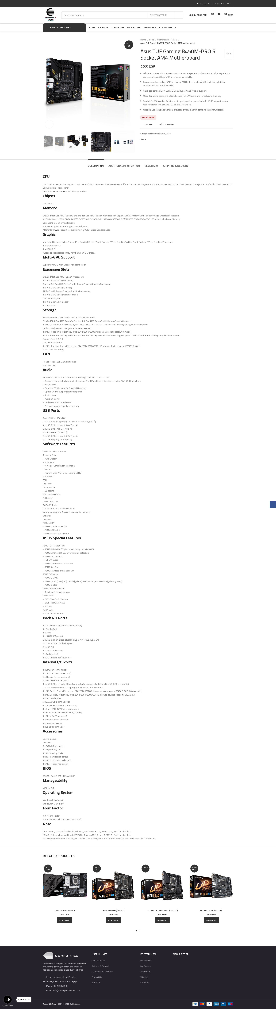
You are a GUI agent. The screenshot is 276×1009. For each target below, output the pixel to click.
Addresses (145, 972)
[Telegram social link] (189, 3)
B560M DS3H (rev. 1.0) (114, 910)
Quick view (84, 875)
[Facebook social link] (174, 3)
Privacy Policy (98, 961)
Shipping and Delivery (102, 972)
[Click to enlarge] (49, 124)
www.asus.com (60, 191)
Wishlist (144, 977)
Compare (144, 982)
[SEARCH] (179, 15)
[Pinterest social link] (182, 3)
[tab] (96, 164)
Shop (151, 39)
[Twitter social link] (178, 3)
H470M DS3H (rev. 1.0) (211, 910)
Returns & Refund (100, 966)
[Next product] (231, 41)
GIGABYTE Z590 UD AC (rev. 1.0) (162, 910)
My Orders (145, 966)
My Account (145, 961)
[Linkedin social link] (185, 3)
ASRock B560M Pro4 (65, 910)
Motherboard (163, 39)
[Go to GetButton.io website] (8, 1006)
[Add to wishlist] (84, 883)
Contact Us (97, 977)
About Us (96, 982)
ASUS (229, 53)
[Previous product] (225, 41)
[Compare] (84, 868)
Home (143, 39)
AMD (174, 39)
